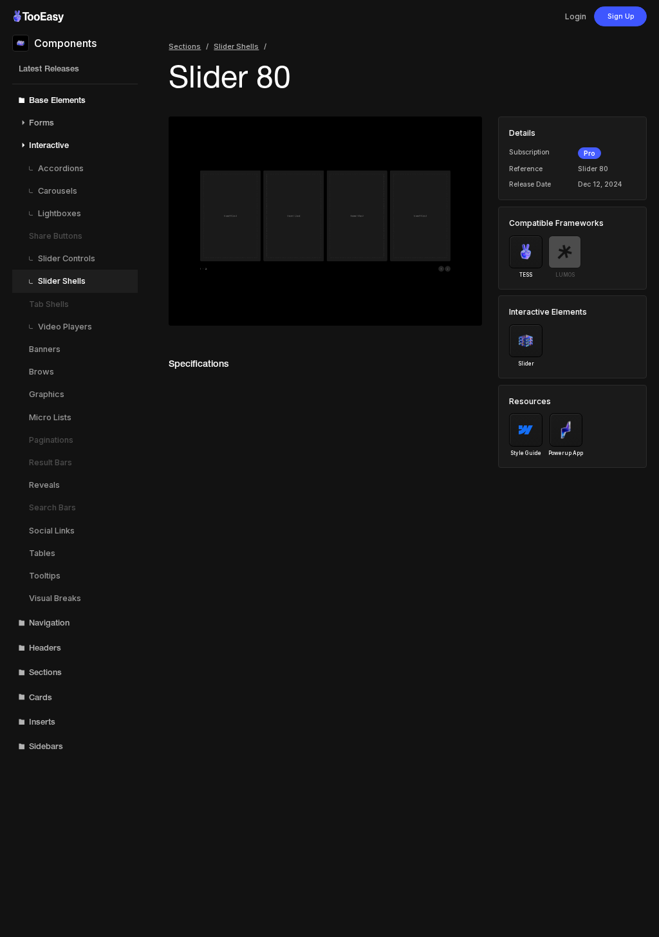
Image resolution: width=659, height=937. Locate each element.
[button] (75, 100)
